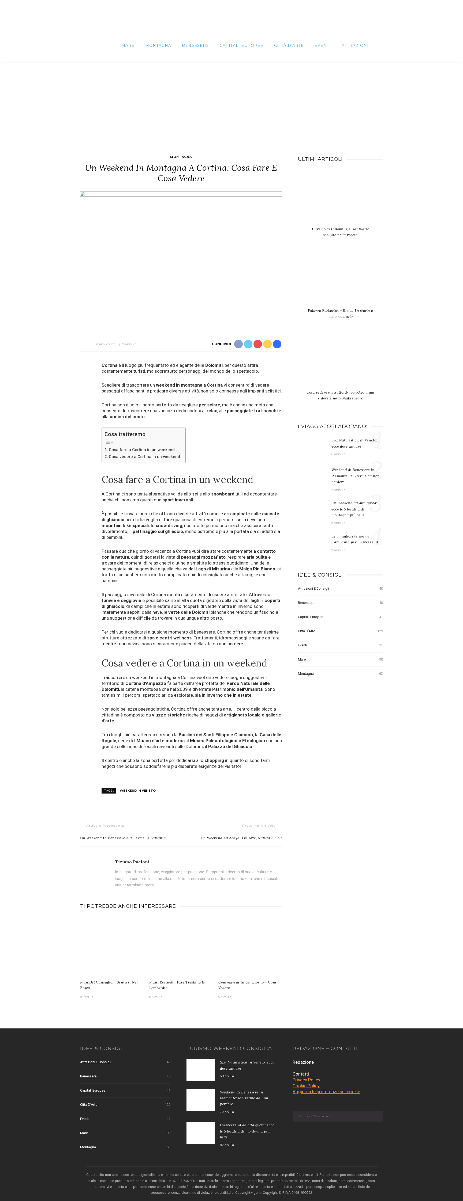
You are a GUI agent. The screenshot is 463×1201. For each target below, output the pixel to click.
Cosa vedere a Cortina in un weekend (144, 456)
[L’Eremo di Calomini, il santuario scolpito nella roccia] (340, 198)
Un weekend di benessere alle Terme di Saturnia (123, 838)
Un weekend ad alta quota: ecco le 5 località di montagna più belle (354, 509)
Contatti (301, 1074)
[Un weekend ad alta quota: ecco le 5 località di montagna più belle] (312, 510)
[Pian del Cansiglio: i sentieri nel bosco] (112, 946)
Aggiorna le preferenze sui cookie (326, 1091)
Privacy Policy (306, 1079)
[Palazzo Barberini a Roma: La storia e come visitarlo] (340, 280)
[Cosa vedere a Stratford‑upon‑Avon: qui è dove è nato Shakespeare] (340, 362)
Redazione (303, 1062)
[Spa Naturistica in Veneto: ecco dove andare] (312, 447)
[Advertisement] (231, 101)
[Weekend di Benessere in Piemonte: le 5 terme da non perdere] (312, 477)
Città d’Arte (289, 45)
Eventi (323, 45)
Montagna (158, 45)
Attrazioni (355, 45)
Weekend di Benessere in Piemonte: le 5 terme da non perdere (355, 475)
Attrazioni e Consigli (340, 588)
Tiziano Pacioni (105, 344)
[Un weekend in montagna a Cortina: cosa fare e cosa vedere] (181, 258)
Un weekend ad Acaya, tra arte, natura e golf (241, 838)
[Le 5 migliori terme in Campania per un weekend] (312, 543)
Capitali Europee (241, 45)
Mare (128, 45)
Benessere (195, 45)
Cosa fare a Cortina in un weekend (142, 449)
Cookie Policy (306, 1085)
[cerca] (378, 45)
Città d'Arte (340, 631)
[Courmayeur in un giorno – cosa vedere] (250, 946)
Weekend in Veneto (138, 790)
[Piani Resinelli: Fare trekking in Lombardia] (181, 946)
